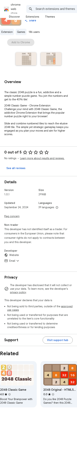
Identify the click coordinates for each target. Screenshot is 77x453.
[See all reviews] (16, 168)
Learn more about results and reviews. (42, 158)
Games (21, 32)
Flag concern (12, 216)
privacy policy (18, 292)
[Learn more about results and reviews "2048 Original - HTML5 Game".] (53, 394)
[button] (26, 59)
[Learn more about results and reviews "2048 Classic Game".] (9, 394)
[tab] (14, 16)
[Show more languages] (57, 208)
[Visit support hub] (58, 340)
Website (14, 255)
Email (12, 260)
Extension (7, 32)
